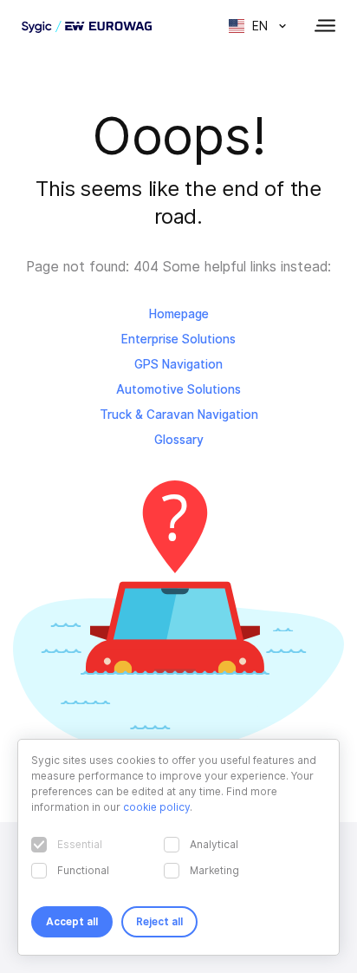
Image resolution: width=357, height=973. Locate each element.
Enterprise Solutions (178, 339)
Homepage (179, 314)
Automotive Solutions (178, 389)
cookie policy (156, 806)
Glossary (179, 440)
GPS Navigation (178, 364)
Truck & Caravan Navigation (179, 414)
